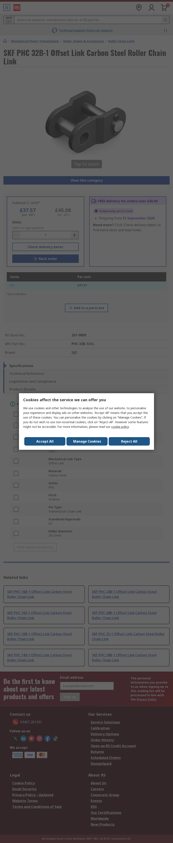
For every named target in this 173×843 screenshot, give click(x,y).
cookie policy (120, 427)
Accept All (45, 441)
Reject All (129, 441)
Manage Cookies (87, 441)
